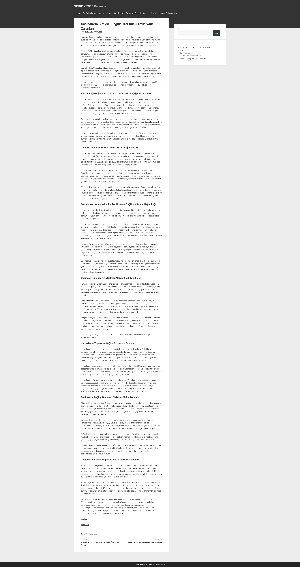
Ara (179, 29)
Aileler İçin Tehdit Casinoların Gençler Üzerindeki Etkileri (100, 543)
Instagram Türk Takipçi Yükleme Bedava (89, 13)
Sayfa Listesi (118, 13)
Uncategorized (91, 534)
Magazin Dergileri (83, 5)
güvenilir (85, 525)
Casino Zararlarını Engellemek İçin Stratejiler (144, 542)
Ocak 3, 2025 (89, 32)
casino (84, 519)
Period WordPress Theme (143, 564)
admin (100, 32)
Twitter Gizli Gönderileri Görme (137, 13)
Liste (109, 13)
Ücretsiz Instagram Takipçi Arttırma (164, 13)
